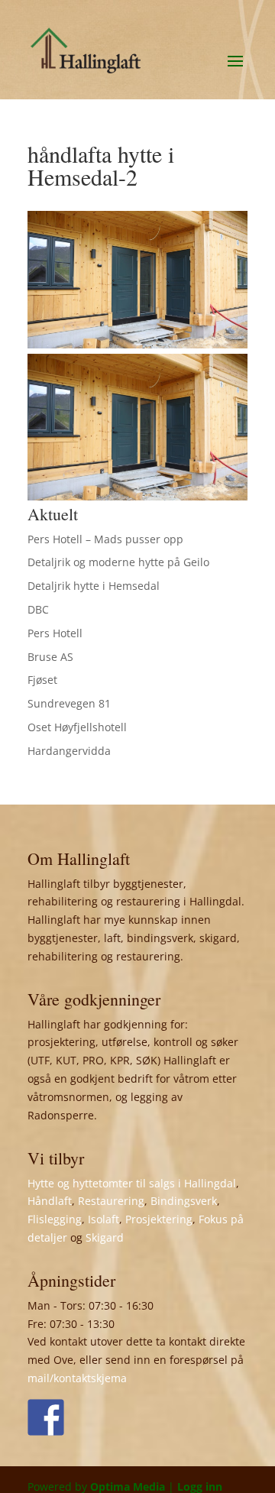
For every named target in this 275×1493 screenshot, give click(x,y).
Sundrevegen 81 (69, 703)
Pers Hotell (55, 633)
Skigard (105, 1237)
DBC (38, 609)
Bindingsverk (183, 1200)
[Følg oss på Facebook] (46, 1417)
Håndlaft (50, 1200)
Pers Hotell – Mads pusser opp (105, 539)
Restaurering (111, 1200)
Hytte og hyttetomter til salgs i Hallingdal (132, 1183)
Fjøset (42, 679)
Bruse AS (50, 656)
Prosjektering (158, 1219)
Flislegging (55, 1219)
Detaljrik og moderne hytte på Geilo (118, 562)
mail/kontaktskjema (77, 1378)
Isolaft (103, 1219)
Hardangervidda (69, 750)
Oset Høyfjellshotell (77, 727)
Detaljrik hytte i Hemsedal (94, 585)
